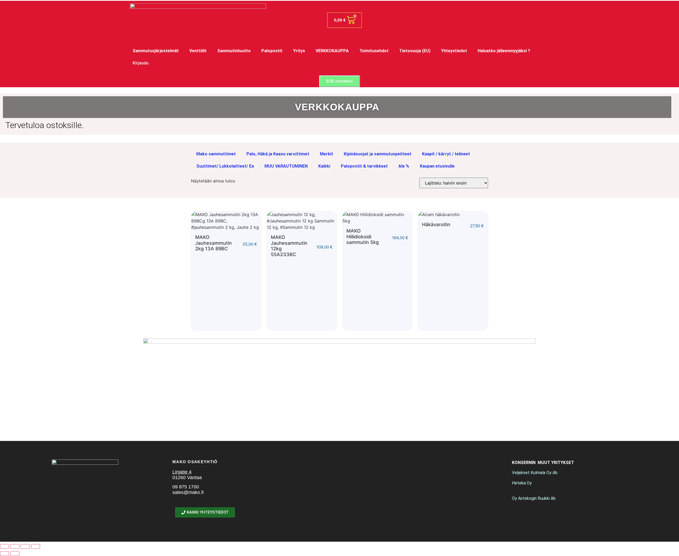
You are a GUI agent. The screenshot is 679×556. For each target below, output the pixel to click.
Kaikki (324, 166)
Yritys (299, 50)
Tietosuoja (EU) (414, 50)
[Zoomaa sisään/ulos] (4, 546)
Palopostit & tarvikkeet (364, 166)
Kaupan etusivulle (437, 166)
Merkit (326, 153)
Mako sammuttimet (216, 153)
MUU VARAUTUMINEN (286, 166)
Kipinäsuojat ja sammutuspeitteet (377, 153)
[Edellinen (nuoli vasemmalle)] (4, 553)
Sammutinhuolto (234, 50)
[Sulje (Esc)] (35, 546)
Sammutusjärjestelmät (156, 50)
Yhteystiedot (454, 50)
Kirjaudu (141, 62)
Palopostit (271, 50)
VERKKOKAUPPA (332, 50)
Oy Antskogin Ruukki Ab (534, 498)
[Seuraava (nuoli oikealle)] (14, 553)
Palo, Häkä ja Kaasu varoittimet (277, 153)
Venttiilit (198, 50)
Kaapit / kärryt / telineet (446, 153)
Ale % (403, 166)
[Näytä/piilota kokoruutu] (14, 546)
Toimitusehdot (374, 50)
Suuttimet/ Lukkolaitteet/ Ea (225, 166)
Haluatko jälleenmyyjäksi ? (504, 50)
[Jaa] (25, 546)
